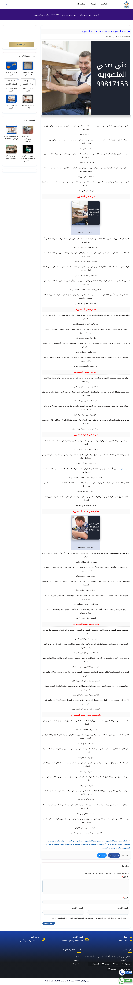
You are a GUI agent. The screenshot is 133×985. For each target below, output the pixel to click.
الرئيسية (104, 4)
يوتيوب (106, 964)
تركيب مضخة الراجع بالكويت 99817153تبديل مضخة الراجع (28, 158)
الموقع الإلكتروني (77, 908)
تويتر (101, 855)
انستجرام (95, 964)
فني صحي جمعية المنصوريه (62, 844)
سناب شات (126, 969)
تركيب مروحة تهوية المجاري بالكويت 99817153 (27, 139)
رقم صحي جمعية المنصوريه (94, 841)
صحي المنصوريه (116, 844)
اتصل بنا (76, 964)
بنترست (113, 969)
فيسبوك (113, 855)
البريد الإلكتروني (122, 908)
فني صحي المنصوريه (80, 844)
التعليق (125, 877)
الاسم (125, 898)
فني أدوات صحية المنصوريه (99, 844)
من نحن (76, 960)
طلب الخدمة (21, 45)
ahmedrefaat (126, 36)
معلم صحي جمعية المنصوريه (111, 848)
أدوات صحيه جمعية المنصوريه (116, 841)
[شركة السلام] (126, 4)
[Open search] (6, 4)
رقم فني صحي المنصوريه (74, 841)
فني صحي (124, 469)
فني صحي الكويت (84, 15)
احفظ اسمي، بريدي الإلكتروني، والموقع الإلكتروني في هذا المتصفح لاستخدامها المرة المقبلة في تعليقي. (89, 918)
